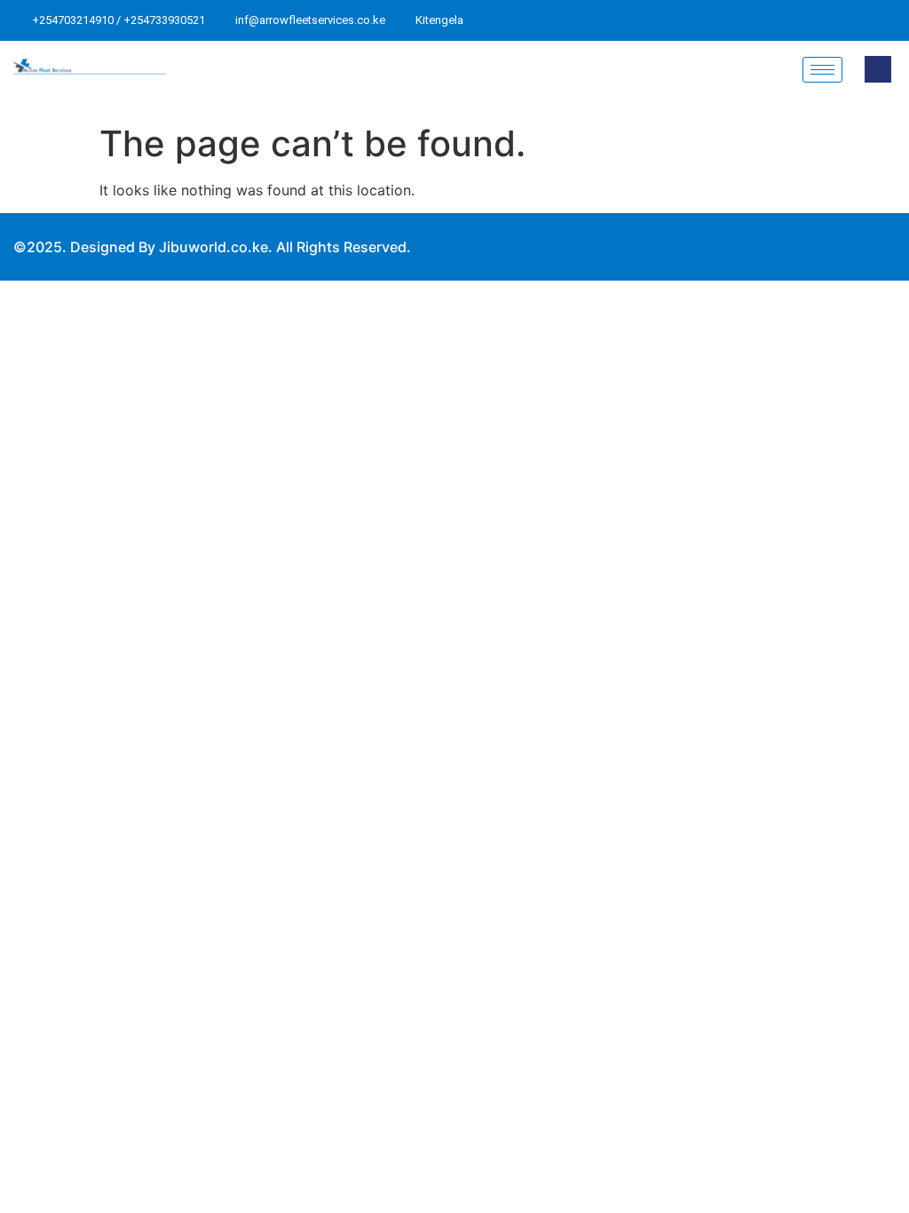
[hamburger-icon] (822, 70)
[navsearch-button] (878, 69)
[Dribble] (860, 20)
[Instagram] (891, 20)
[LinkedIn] (829, 20)
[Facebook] (767, 20)
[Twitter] (798, 20)
